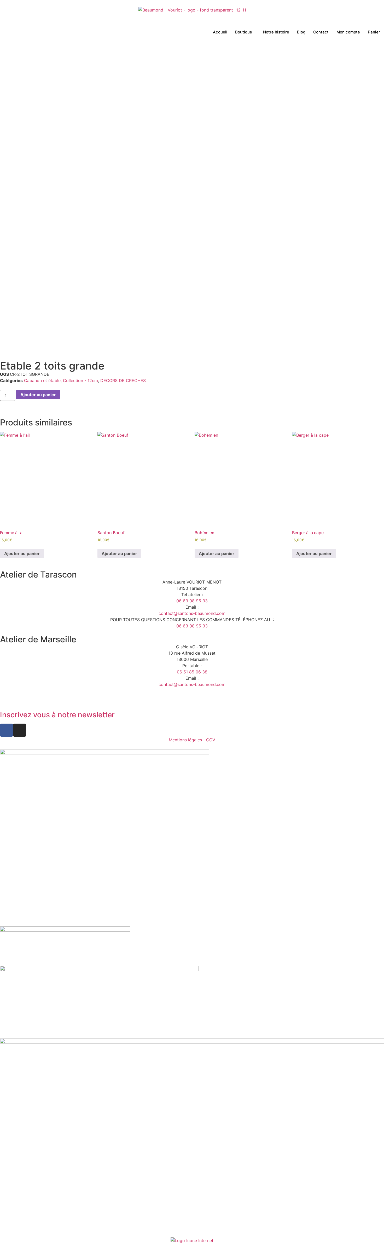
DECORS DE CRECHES (123, 380)
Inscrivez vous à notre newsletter (57, 714)
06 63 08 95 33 (192, 600)
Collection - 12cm (80, 380)
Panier (374, 32)
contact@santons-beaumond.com (192, 613)
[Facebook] (6, 730)
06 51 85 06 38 (192, 671)
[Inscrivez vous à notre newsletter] (6, 700)
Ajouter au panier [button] (22, 553)
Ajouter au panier (38, 394)
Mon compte (348, 32)
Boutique (243, 32)
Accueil (220, 32)
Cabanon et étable (42, 380)
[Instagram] (19, 730)
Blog (301, 32)
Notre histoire (276, 32)
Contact (321, 32)
